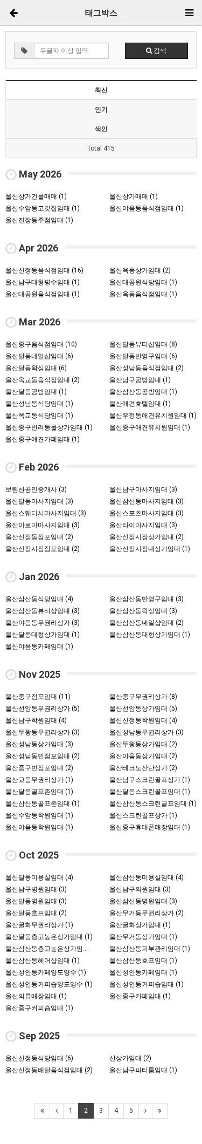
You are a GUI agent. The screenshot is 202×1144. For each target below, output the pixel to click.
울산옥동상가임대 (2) (140, 270)
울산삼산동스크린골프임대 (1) (153, 803)
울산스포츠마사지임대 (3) (146, 513)
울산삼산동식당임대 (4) (39, 599)
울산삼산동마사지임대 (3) (146, 501)
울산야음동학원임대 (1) (39, 827)
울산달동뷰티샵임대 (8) (143, 344)
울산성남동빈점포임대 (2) (42, 756)
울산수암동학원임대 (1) (39, 815)
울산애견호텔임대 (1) (140, 403)
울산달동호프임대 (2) (36, 913)
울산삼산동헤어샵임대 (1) (42, 960)
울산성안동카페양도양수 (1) (45, 972)
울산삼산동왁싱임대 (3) (143, 611)
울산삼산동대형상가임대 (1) (149, 634)
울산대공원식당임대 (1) (143, 282)
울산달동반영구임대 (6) (143, 356)
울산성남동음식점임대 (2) (146, 368)
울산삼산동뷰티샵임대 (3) (42, 611)
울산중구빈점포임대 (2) (39, 768)
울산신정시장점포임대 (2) (42, 549)
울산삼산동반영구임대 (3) (146, 599)
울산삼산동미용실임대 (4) (146, 877)
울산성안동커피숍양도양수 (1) (49, 984)
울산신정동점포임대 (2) (39, 537)
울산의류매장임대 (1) (36, 996)
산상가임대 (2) (130, 1058)
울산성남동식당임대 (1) (39, 403)
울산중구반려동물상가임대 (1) (49, 427)
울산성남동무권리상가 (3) (146, 732)
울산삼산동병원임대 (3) (143, 901)
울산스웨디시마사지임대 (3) (45, 513)
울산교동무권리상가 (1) (39, 780)
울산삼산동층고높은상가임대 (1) (52, 948)
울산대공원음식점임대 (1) (42, 294)
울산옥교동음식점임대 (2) (42, 380)
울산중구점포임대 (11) (38, 696)
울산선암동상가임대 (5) (143, 708)
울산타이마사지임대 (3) (143, 525)
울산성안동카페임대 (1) (143, 972)
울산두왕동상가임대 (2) (143, 744)
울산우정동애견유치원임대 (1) (153, 415)
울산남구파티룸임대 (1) (143, 1070)
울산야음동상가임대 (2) (143, 756)
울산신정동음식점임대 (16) (44, 270)
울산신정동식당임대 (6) (39, 1058)
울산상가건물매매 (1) (36, 196)
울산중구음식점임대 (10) (41, 344)
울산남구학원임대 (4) (36, 720)
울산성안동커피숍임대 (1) (146, 984)
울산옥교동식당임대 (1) (39, 415)
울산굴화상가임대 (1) (140, 925)
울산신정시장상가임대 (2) (146, 537)
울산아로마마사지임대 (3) (42, 525)
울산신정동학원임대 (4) (143, 720)
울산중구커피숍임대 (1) (39, 1008)
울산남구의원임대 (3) (140, 889)
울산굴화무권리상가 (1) (39, 925)
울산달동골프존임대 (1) (39, 791)
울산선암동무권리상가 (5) (42, 708)
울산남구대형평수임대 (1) (42, 282)
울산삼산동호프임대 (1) (143, 960)
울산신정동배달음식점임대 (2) (49, 1070)
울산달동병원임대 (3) (36, 901)
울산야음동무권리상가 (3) (42, 623)
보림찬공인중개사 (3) (36, 489)
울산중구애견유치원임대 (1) (149, 427)
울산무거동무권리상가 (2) (146, 913)
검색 (159, 51)
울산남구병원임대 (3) (36, 889)
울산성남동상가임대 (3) (39, 744)
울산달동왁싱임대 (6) (36, 368)
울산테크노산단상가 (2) (143, 768)
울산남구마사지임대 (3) (143, 489)
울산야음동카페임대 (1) (39, 646)
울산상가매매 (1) (133, 196)
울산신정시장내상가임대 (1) (149, 549)
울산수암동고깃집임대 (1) (42, 208)
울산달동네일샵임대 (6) (39, 356)
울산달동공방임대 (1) (36, 392)
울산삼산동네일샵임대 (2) (146, 623)
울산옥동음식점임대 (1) (143, 294)
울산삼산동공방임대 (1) (143, 392)
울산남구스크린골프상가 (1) (149, 780)
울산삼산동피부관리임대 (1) (149, 948)
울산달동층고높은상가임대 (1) (49, 937)
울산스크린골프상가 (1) (143, 815)
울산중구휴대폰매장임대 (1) (149, 827)
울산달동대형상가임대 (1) (42, 634)
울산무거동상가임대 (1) (143, 937)
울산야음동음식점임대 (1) (146, 208)
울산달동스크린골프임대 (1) (149, 791)
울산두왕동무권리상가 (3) (42, 732)
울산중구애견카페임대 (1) (42, 439)
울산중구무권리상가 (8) (143, 696)
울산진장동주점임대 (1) (39, 220)
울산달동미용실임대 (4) (39, 877)
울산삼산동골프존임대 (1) (42, 803)
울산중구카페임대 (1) (140, 996)
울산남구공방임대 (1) (140, 380)
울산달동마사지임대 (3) (39, 501)
